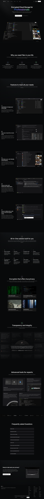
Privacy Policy (35, 489)
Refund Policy (35, 490)
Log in (36, 1)
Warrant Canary (35, 491)
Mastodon (40, 494)
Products (8, 1)
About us (12, 1)
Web (28, 491)
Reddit (39, 489)
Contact (20, 1)
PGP (34, 494)
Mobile (29, 494)
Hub (17, 1)
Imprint (34, 486)
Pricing (14, 1)
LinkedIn (40, 491)
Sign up (39, 1)
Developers (29, 490)
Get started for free (18, 15)
